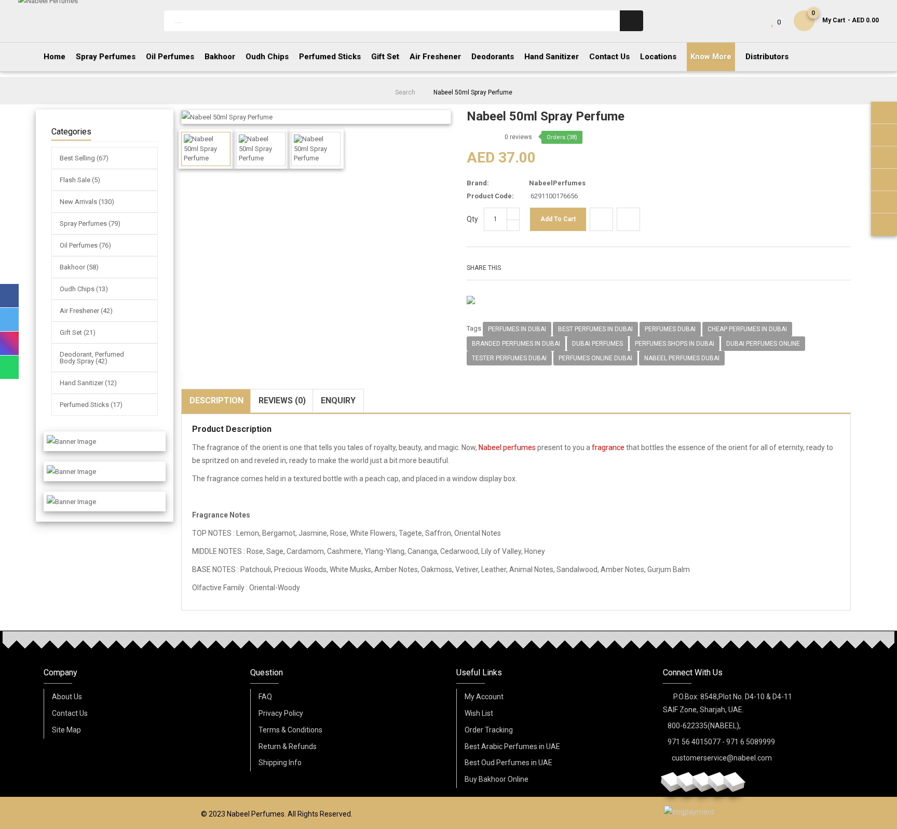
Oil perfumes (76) (85, 245)
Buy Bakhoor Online (496, 779)
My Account (484, 696)
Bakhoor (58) (79, 267)
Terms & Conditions (290, 730)
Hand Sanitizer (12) (88, 383)
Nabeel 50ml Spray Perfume (472, 92)
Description (216, 400)
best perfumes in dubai (595, 329)
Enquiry (338, 400)
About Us (67, 696)
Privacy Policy (281, 713)
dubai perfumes (597, 343)
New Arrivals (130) (87, 202)
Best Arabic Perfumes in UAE (512, 746)
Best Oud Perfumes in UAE (508, 762)
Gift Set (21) (78, 332)
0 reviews (518, 137)
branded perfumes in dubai (516, 343)
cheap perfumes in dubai (747, 329)
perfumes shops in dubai (674, 343)
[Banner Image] (71, 441)
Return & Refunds (288, 746)
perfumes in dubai (517, 329)
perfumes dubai (670, 329)
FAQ (265, 696)
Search (405, 92)
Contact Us (70, 713)
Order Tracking (489, 730)
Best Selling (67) (84, 158)
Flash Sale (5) (80, 180)
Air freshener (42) (86, 311)
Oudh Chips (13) (84, 289)
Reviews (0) (282, 400)
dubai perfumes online (763, 343)
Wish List (479, 713)
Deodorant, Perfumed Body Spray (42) (92, 357)
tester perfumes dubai (509, 358)
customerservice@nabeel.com (722, 758)
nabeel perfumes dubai (681, 358)
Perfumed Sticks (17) (91, 405)
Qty (472, 219)
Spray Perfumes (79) (90, 223)
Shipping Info (280, 762)
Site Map (66, 730)
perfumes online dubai (595, 358)
